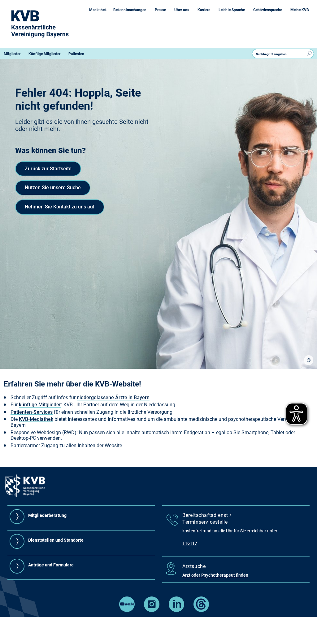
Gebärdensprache (267, 10)
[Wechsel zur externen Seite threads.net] (201, 610)
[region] (308, 360)
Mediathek (97, 10)
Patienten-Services (32, 412)
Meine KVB (299, 10)
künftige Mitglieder (40, 405)
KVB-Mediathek (36, 419)
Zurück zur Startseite (48, 169)
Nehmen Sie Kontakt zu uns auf (60, 207)
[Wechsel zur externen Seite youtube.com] (127, 610)
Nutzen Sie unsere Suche (53, 187)
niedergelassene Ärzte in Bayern (113, 397)
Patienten (76, 54)
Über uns (181, 10)
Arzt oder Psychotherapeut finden (215, 575)
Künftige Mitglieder (44, 54)
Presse (160, 10)
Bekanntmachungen (129, 10)
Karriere (204, 10)
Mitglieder (12, 54)
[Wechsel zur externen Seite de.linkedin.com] (176, 610)
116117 (189, 543)
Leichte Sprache (232, 10)
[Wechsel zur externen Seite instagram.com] (151, 610)
